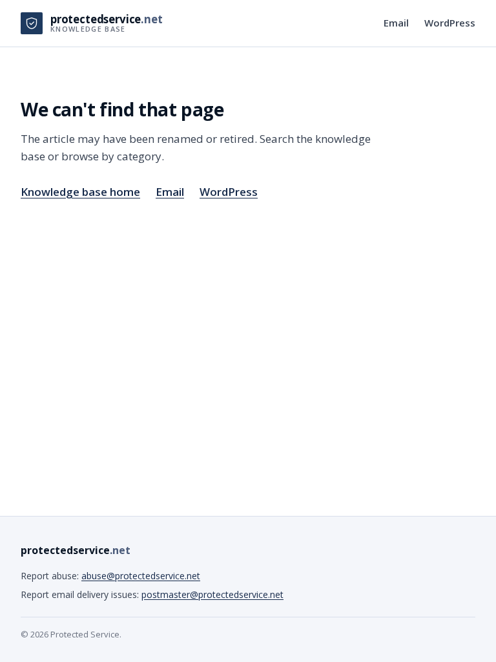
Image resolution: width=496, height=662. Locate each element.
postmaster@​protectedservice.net (212, 594)
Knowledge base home (80, 191)
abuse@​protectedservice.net (140, 576)
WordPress (449, 22)
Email (396, 22)
